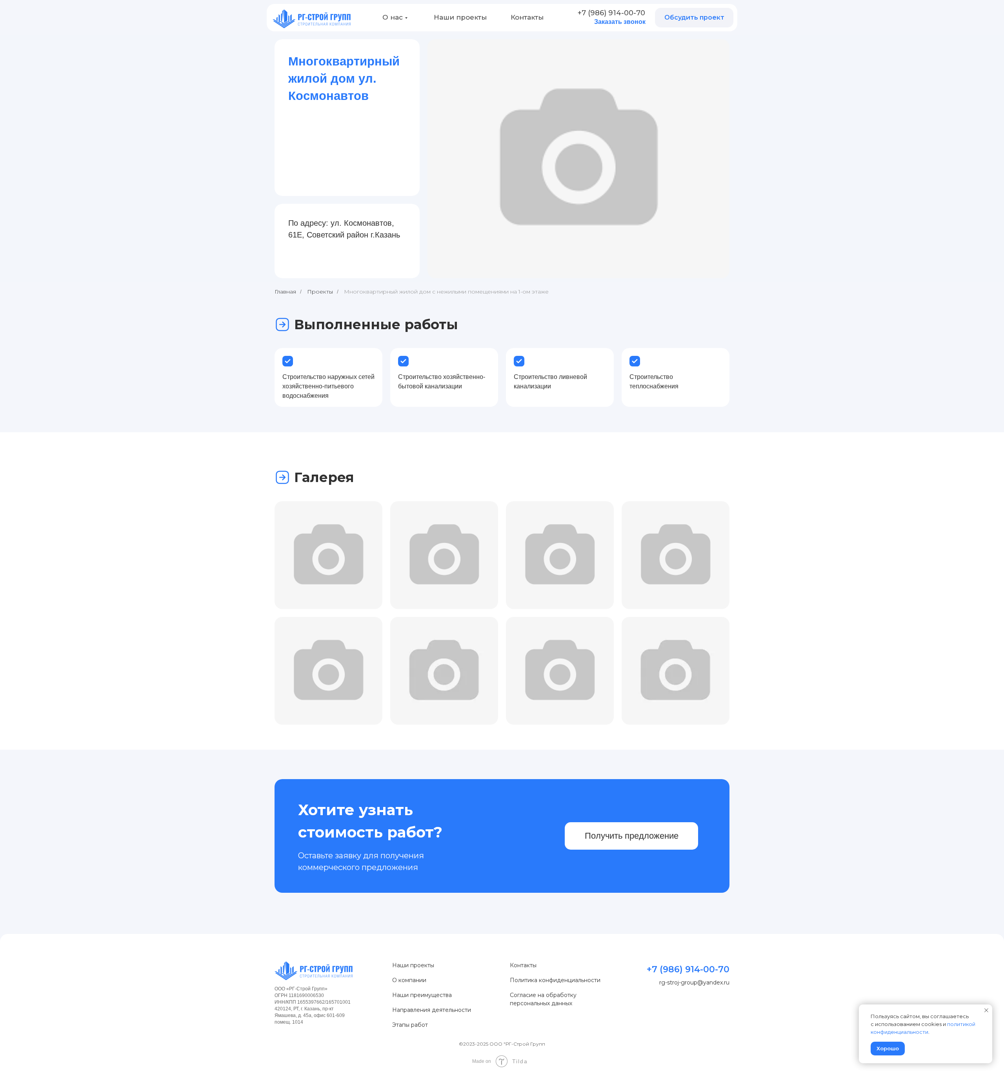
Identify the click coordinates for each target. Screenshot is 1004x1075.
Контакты (527, 17)
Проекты (320, 291)
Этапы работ (410, 1024)
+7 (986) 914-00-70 (611, 13)
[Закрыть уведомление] (986, 1010)
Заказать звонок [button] (620, 21)
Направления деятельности (431, 1009)
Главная (285, 291)
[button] (694, 17)
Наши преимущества (422, 995)
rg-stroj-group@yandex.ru (694, 982)
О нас (392, 17)
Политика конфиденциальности (555, 980)
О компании (409, 980)
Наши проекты (460, 17)
